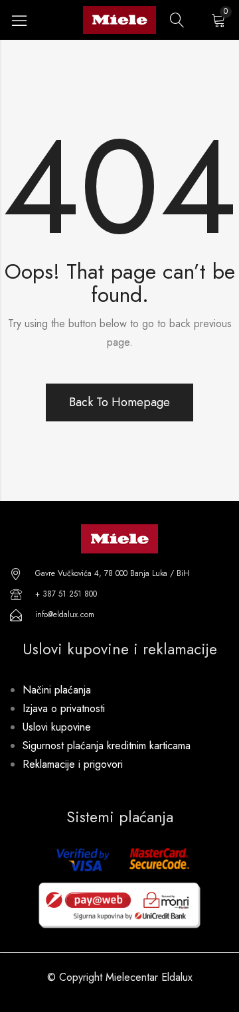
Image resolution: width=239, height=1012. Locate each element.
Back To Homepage (119, 402)
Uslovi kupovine (57, 727)
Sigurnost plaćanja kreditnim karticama (107, 745)
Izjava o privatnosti (64, 708)
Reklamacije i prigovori (73, 764)
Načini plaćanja (57, 689)
